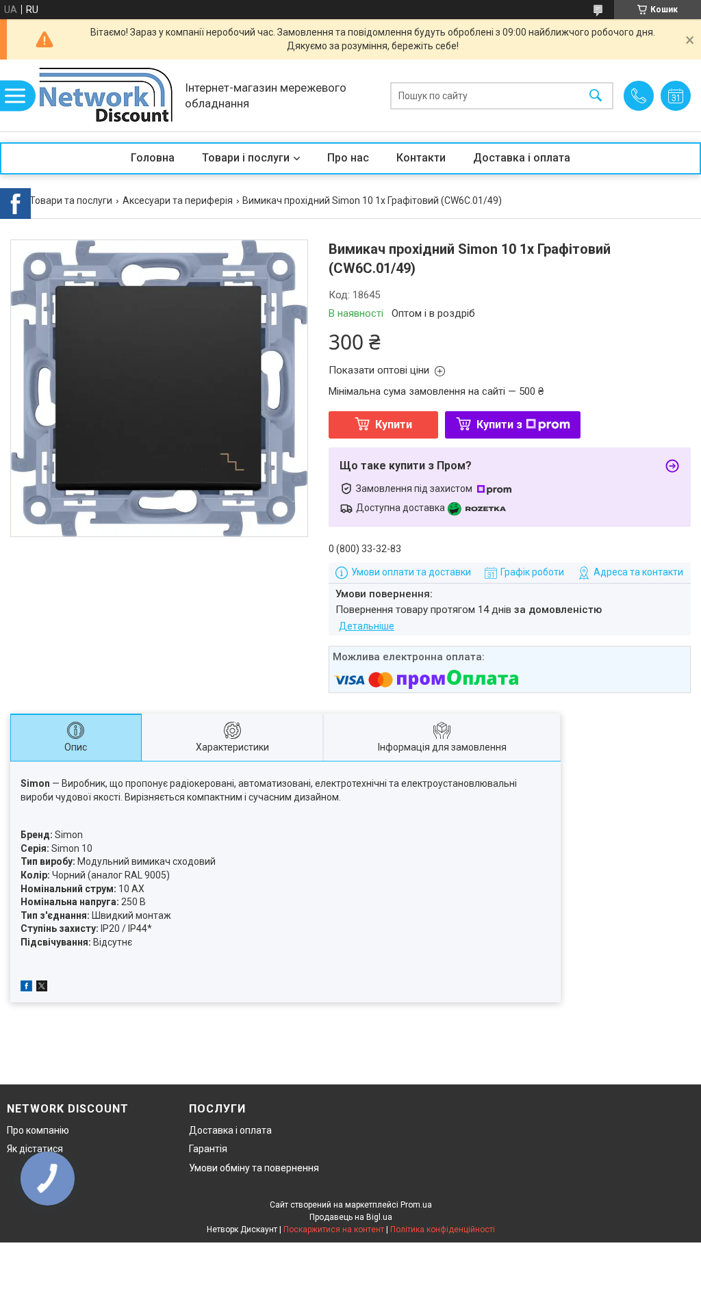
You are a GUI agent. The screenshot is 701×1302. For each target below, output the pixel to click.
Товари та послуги (70, 200)
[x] (41, 987)
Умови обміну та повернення (254, 1167)
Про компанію (38, 1130)
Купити (393, 424)
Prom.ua (416, 1205)
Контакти (421, 157)
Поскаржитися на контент (333, 1229)
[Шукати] (595, 95)
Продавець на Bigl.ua (350, 1217)
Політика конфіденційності (442, 1229)
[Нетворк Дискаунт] (106, 95)
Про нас (348, 157)
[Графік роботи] (676, 96)
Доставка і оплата (521, 157)
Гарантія (208, 1148)
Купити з (499, 424)
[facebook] (26, 987)
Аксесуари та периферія (178, 200)
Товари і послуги (246, 157)
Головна (153, 157)
